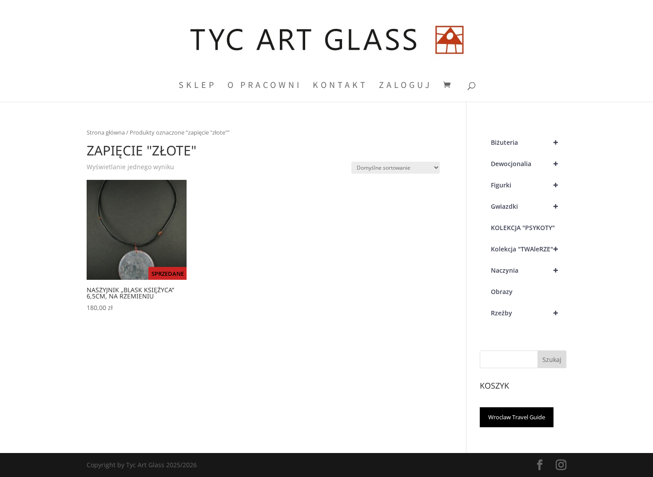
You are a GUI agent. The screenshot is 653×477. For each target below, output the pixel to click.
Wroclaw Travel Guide (516, 417)
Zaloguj (405, 85)
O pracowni (264, 85)
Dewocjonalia (525, 164)
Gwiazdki (525, 206)
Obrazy (502, 291)
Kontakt (340, 85)
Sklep (197, 85)
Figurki (525, 185)
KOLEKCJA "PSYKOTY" (523, 227)
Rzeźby (525, 313)
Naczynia (525, 270)
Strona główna (106, 132)
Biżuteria (525, 142)
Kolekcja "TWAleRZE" (525, 249)
